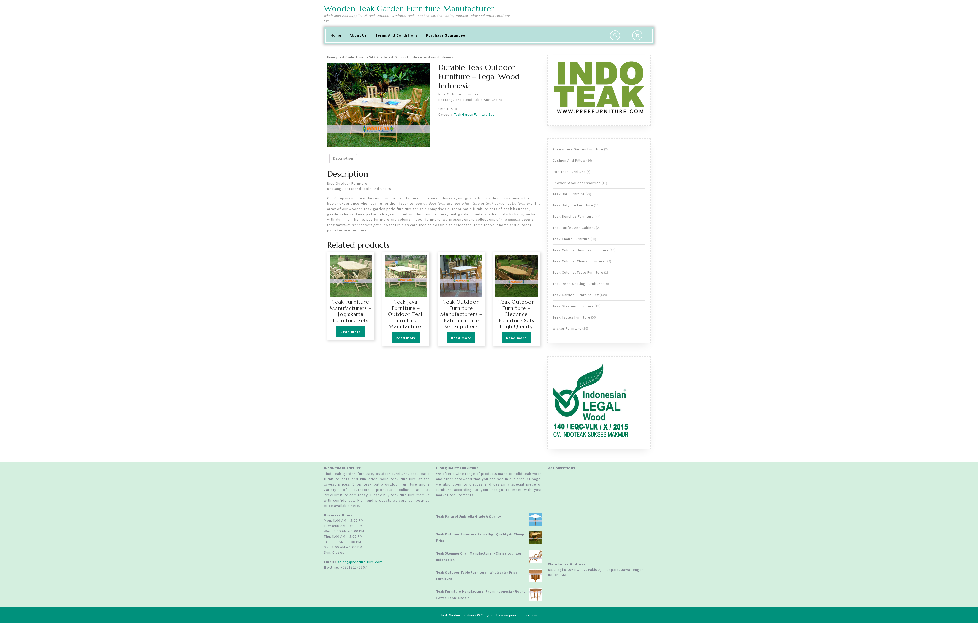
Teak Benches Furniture (573, 216)
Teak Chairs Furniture (571, 239)
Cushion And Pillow (569, 160)
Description (343, 158)
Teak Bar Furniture (569, 194)
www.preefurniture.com (519, 615)
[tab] (343, 158)
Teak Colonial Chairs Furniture (579, 261)
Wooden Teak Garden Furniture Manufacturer (409, 8)
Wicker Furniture (567, 328)
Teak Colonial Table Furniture (578, 272)
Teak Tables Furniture (571, 317)
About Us (358, 35)
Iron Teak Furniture (569, 171)
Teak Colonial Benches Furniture (581, 250)
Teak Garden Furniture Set (355, 57)
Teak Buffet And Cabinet (574, 227)
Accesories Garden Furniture (578, 149)
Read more (350, 331)
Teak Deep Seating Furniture (578, 283)
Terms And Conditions (396, 35)
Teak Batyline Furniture (573, 205)
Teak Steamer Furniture (573, 306)
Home (335, 35)
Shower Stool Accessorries (577, 183)
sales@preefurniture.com (360, 562)
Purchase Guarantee (445, 35)
